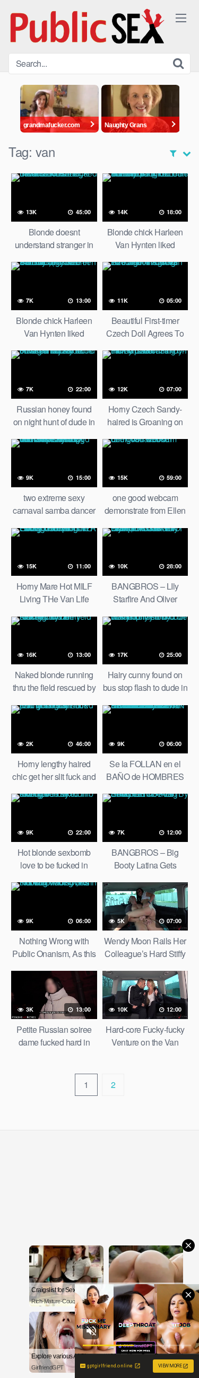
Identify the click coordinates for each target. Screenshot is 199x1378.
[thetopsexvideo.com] (88, 26)
